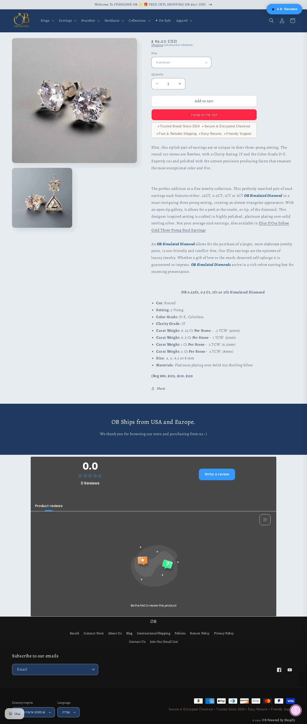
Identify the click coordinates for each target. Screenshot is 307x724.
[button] (47, 21)
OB (264, 720)
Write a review (217, 474)
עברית (66, 712)
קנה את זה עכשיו (204, 114)
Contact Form (94, 633)
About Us (115, 633)
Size (154, 53)
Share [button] (161, 388)
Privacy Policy (224, 633)
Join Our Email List (164, 641)
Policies (180, 633)
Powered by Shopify (281, 720)
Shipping (157, 45)
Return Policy (199, 633)
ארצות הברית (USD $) (31, 712)
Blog (129, 633)
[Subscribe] (93, 669)
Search (74, 633)
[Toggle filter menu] (265, 519)
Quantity (157, 74)
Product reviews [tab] (49, 505)
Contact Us (137, 641)
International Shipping (153, 633)
